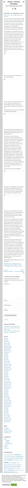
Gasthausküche (16, 460)
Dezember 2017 (7, 418)
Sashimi (6, 470)
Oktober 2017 (7, 421)
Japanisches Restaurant (9, 466)
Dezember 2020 (7, 364)
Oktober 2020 (7, 367)
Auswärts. (7, 263)
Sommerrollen (21, 470)
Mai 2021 (6, 356)
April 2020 (6, 376)
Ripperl (18, 468)
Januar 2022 (7, 344)
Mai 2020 (6, 375)
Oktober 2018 (7, 403)
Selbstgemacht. (8, 443)
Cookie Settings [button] (6, 484)
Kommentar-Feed (8, 431)
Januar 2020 (7, 381)
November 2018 (7, 402)
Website (6, 310)
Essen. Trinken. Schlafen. (14, 3)
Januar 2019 (7, 399)
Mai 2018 (6, 411)
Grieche (10, 462)
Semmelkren (16, 470)
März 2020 (6, 378)
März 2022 (6, 341)
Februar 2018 (7, 415)
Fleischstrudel (6, 264)
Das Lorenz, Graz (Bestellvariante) (12, 327)
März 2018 (6, 414)
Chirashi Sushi (11, 458)
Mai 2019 (6, 393)
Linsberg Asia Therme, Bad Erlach (11, 326)
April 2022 (6, 340)
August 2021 (7, 352)
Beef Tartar (13, 454)
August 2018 (7, 406)
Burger (17, 454)
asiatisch (8, 454)
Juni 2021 (6, 355)
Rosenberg (16, 266)
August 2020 (7, 370)
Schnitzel (20, 266)
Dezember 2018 (7, 400)
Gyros (18, 462)
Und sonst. (6, 448)
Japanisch (19, 464)
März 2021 (6, 359)
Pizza (5, 468)
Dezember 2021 (7, 346)
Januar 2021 (7, 362)
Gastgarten (15, 264)
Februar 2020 (7, 379)
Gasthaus (10, 460)
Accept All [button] (14, 484)
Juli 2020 (6, 372)
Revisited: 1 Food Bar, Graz (10, 332)
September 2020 (8, 368)
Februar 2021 (7, 361)
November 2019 (7, 384)
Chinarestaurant (19, 456)
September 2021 (8, 350)
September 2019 (8, 387)
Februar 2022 (7, 343)
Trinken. (6, 446)
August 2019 (7, 388)
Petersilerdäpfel (7, 266)
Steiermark (7, 472)
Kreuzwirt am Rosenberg (16, 23)
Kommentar (6, 283)
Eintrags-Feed (7, 429)
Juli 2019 (6, 390)
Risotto (12, 266)
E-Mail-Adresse (8, 305)
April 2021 (6, 358)
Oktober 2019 (7, 385)
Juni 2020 (6, 373)
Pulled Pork (14, 468)
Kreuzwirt (19, 264)
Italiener (15, 464)
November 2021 (7, 347)
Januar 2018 (7, 417)
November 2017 (7, 420)
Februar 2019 (7, 397)
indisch (11, 464)
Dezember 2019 (7, 382)
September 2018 (8, 405)
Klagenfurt (16, 466)
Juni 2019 (6, 391)
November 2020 (7, 365)
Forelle (11, 264)
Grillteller (14, 462)
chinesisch (6, 458)
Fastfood (21, 458)
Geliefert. (7, 442)
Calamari (9, 456)
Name (5, 300)
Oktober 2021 (7, 349)
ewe (13, 15)
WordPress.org (7, 432)
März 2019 (6, 396)
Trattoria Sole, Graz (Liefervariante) (12, 330)
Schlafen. (6, 445)
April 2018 (6, 412)
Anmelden (6, 428)
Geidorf (20, 460)
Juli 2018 (6, 408)
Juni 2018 (6, 409)
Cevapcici (13, 456)
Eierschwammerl (17, 263)
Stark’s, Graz (7, 329)
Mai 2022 (6, 338)
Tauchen (16, 472)
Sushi (13, 472)
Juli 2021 (6, 353)
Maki (20, 466)
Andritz (5, 454)
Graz (6, 462)
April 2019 (6, 394)
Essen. (10, 263)
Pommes (9, 468)
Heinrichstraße (7, 464)
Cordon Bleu (17, 458)
